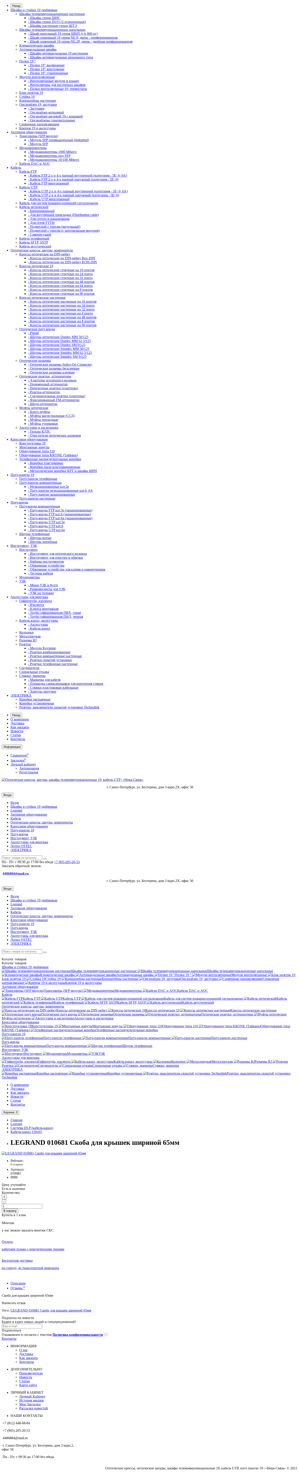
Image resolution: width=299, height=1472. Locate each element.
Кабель (16, 167)
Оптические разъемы (35, 360)
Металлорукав (30, 636)
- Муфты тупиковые (43, 423)
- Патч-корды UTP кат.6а (46, 530)
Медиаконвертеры (33, 148)
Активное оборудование (29, 132)
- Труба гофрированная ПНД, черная (55, 616)
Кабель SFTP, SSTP (33, 242)
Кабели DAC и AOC (34, 163)
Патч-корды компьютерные (39, 506)
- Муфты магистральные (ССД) (51, 416)
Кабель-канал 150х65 (26, 1132)
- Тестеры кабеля (40, 573)
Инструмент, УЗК (24, 546)
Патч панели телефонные (38, 479)
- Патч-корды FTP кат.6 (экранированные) (59, 514)
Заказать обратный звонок (21, 866)
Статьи (16, 735)
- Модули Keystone (42, 648)
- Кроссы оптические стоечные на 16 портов (61, 270)
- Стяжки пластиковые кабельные (53, 687)
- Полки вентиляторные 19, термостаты (57, 89)
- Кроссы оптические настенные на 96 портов (62, 325)
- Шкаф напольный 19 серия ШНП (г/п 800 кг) (63, 33)
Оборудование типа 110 (37, 451)
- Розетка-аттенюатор (44, 392)
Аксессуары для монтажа (29, 597)
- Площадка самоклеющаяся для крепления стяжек (65, 683)
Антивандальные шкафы (37, 49)
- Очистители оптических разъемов (54, 435)
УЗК (22, 581)
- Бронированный (41, 211)
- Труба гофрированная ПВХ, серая (54, 613)
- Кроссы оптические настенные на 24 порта (61, 305)
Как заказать (20, 727)
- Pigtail (33, 333)
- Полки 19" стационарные (48, 73)
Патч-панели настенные (37, 498)
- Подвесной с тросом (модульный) (54, 226)
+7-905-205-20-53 (67, 862)
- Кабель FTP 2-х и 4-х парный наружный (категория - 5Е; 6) (73, 179)
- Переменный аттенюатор (48, 384)
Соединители (29, 668)
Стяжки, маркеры (32, 676)
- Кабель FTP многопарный (48, 183)
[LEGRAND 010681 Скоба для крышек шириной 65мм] (44, 1153)
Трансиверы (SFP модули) (38, 136)
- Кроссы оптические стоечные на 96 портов (61, 293)
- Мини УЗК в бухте (43, 585)
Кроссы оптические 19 (36, 266)
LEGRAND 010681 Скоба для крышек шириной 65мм (51, 1310)
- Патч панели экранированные (51, 494)
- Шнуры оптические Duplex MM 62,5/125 (59, 341)
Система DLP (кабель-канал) (32, 1128)
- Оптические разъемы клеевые (51, 372)
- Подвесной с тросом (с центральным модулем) (64, 230)
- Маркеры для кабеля (44, 680)
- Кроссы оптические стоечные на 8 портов (60, 290)
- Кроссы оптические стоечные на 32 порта (60, 278)
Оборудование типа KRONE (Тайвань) (48, 455)
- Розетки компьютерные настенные (55, 656)
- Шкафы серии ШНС (44, 18)
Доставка (17, 723)
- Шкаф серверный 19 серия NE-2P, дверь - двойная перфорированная (80, 41)
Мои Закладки (30, 1404)
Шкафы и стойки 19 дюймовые (34, 10)
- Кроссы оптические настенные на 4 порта (60, 313)
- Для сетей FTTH (41, 223)
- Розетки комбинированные (49, 652)
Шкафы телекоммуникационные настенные (52, 14)
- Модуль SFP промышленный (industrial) (58, 140)
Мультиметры (29, 577)
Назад (16, 5)
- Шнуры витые (39, 538)
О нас (23, 1350)
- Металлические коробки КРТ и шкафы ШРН (62, 471)
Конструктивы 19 (32, 443)
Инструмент (28, 550)
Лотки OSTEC (21, 846)
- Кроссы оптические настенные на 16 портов (62, 301)
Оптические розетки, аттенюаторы (45, 376)
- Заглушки (36, 108)
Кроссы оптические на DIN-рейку (44, 254)
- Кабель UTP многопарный (49, 199)
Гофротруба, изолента (35, 601)
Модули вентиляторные (37, 77)
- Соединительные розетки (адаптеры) (56, 396)
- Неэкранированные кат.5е (48, 486)
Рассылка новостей (33, 1408)
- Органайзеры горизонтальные (51, 120)
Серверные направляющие (39, 124)
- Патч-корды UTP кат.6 (45, 526)
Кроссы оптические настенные (42, 297)
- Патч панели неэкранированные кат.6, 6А (60, 490)
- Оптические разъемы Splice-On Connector (60, 364)
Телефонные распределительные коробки (50, 459)
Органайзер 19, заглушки (38, 104)
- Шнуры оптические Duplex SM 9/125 (56, 345)
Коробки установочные (36, 703)
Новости (17, 731)
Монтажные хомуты (34, 447)
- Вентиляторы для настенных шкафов (57, 85)
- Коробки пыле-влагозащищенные (54, 467)
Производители (31, 1373)
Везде (15, 803)
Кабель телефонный (34, 238)
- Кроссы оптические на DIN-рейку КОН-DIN (62, 262)
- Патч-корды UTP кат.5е (46, 522)
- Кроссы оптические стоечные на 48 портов (61, 282)
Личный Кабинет (32, 1396)
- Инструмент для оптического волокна (57, 553)
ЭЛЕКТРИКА (21, 695)
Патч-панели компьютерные (40, 483)
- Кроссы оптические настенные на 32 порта (61, 309)
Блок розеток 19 (31, 93)
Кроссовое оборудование (29, 439)
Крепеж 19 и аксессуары (37, 128)
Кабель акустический (35, 246)
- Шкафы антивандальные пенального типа (60, 57)
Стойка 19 (27, 96)
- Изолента (36, 605)
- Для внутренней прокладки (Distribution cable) (63, 215)
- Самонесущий (39, 234)
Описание (18, 1283)
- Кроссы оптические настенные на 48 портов (62, 317)
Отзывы (18, 1288)
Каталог (14, 963)
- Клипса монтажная (43, 609)
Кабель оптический (33, 207)
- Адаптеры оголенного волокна (52, 380)
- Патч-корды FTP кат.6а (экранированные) (60, 518)
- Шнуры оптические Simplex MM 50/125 (58, 349)
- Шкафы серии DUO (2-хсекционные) (57, 22)
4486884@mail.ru (16, 873)
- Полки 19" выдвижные (46, 65)
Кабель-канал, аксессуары (38, 620)
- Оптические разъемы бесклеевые (53, 368)
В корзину (10, 1210)
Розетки (25, 644)
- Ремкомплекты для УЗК (46, 589)
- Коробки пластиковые (45, 463)
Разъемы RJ (28, 640)
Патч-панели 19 (22, 475)
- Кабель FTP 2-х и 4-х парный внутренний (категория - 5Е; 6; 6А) (77, 175)
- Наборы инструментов (46, 561)
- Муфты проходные (43, 420)
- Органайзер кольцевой (46, 112)
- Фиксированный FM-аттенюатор (53, 400)
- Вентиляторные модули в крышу (53, 81)
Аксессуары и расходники (38, 427)
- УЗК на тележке (41, 593)
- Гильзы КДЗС (39, 431)
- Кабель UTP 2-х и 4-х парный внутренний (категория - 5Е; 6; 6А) (78, 191)
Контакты (18, 739)
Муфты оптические (33, 408)
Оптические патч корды (37, 329)
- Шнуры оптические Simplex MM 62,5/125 (60, 353)
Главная (16, 1120)
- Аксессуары (38, 624)
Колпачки (26, 632)
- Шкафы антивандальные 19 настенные (58, 53)
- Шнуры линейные (42, 542)
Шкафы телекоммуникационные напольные (52, 30)
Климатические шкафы (36, 45)
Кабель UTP (28, 187)
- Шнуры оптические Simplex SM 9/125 (57, 356)
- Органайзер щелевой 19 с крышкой (55, 116)
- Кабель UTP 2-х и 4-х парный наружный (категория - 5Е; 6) (73, 195)
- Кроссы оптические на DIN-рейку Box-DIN (61, 258)
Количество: (11, 1192)
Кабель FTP (28, 171)
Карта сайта (28, 1385)
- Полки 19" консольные (46, 69)
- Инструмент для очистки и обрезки (55, 557)
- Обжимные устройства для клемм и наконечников (66, 569)
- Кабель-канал (39, 628)
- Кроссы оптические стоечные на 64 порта (60, 286)
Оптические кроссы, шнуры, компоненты (42, 250)
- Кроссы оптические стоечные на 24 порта (60, 274)
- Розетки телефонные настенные (53, 664)
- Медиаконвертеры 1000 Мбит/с (52, 152)
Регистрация (28, 772)
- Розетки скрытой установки (50, 660)
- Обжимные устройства (46, 565)
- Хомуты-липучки (42, 691)
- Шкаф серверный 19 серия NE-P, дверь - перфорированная (73, 37)
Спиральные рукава (34, 672)
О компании (20, 719)
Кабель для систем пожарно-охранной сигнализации (58, 203)
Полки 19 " (27, 61)
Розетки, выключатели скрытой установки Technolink (59, 707)
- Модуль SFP (38, 144)
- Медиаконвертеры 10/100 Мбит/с (53, 160)
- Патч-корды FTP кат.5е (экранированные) (60, 510)
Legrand (16, 810)
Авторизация (29, 768)
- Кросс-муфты (39, 412)
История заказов (31, 1400)
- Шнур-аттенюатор (42, 404)
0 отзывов (17, 1164)
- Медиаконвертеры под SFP (49, 156)
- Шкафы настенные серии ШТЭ (52, 26)
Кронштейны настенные (37, 100)
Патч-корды (19, 502)
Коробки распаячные (35, 699)
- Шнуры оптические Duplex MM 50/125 (58, 337)
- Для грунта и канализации (49, 219)
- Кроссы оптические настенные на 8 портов (61, 321)
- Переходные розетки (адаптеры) (53, 388)
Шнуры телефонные (34, 534)
